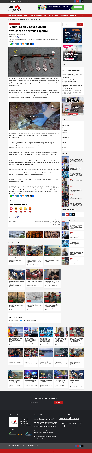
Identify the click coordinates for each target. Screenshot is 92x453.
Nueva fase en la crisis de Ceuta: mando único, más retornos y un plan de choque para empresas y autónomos (72, 87)
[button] (83, 16)
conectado (21, 320)
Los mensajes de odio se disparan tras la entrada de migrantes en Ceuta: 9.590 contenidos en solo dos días (70, 81)
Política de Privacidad (33, 445)
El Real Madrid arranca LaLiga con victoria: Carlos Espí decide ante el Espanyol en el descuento (76, 204)
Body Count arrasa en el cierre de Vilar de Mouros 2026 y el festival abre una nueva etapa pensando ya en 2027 (30, 382)
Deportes (25, 15)
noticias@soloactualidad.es (26, 425)
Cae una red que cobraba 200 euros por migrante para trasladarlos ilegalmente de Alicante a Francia (34, 283)
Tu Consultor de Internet (73, 429)
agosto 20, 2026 (36, 285)
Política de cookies (12, 447)
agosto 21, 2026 (19, 286)
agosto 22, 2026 (49, 385)
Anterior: (12, 220)
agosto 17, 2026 (54, 285)
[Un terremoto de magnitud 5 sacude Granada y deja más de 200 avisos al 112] (34, 297)
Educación (64, 132)
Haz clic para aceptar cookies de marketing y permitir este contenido (34, 115)
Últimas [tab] (64, 220)
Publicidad (22, 1)
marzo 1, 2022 (19, 34)
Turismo (45, 15)
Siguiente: (47, 222)
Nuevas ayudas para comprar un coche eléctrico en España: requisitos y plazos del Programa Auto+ (61, 360)
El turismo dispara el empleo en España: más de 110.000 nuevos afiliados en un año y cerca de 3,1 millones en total (46, 360)
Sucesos (56, 15)
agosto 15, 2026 (36, 308)
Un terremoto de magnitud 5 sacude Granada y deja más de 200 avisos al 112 (34, 305)
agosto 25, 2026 (19, 263)
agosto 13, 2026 (54, 308)
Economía (19, 15)
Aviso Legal (24, 445)
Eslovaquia (13, 200)
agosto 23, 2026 (54, 263)
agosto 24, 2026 (36, 264)
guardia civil (18, 200)
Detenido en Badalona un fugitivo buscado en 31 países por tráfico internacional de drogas (52, 305)
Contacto (27, 1)
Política (14, 15)
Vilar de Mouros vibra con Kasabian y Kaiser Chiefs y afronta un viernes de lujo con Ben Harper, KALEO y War (61, 382)
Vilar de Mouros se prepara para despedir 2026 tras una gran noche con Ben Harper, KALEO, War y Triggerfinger (46, 382)
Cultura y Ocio (32, 15)
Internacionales (72, 15)
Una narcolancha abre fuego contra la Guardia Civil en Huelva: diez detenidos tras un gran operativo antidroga (52, 259)
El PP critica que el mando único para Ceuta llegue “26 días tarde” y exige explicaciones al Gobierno (71, 70)
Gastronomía (39, 15)
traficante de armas (27, 200)
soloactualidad (12, 34)
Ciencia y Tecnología (63, 15)
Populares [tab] (70, 220)
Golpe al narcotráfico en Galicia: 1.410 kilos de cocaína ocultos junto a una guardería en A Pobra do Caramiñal (16, 259)
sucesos (22, 200)
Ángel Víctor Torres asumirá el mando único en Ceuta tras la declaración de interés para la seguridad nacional (72, 76)
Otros (63, 139)
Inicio (18, 1)
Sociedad (51, 15)
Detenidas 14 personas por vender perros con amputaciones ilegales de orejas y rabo (16, 305)
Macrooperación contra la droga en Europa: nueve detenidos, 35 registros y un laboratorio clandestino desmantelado (16, 283)
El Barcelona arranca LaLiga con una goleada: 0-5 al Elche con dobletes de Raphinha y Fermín (76, 197)
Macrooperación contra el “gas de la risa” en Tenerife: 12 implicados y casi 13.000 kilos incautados (52, 283)
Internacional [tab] (78, 220)
